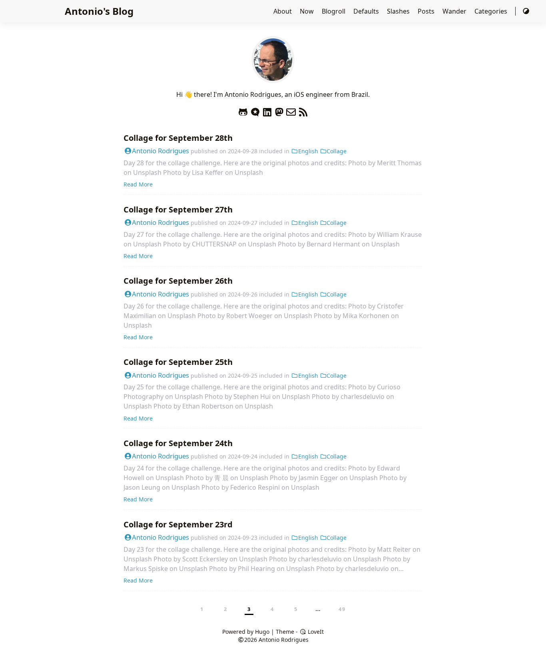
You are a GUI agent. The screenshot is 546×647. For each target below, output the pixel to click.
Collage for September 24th (178, 443)
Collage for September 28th (178, 137)
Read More (138, 184)
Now (307, 11)
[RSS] (303, 110)
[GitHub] (243, 110)
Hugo (262, 631)
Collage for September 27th (178, 209)
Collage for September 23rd (178, 524)
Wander (455, 11)
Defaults (367, 11)
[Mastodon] (279, 110)
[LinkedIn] (267, 110)
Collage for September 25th (178, 362)
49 (342, 609)
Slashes (399, 11)
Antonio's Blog (99, 11)
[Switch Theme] (526, 11)
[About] (273, 78)
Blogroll (334, 11)
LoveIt (315, 631)
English (308, 151)
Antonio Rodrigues (160, 150)
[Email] (291, 110)
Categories (491, 11)
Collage (337, 151)
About (283, 11)
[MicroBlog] (255, 110)
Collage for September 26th (178, 280)
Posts (427, 11)
